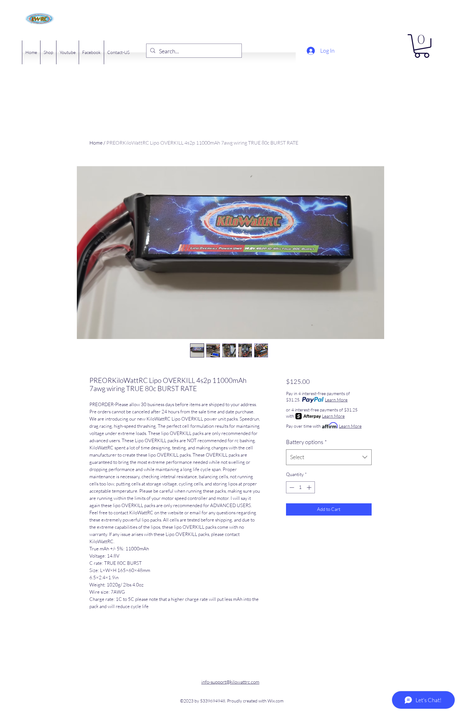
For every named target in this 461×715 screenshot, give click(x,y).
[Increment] (309, 487)
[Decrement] (291, 487)
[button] (422, 46)
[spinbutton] (300, 487)
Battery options (306, 441)
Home (96, 143)
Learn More (336, 399)
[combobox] (329, 457)
